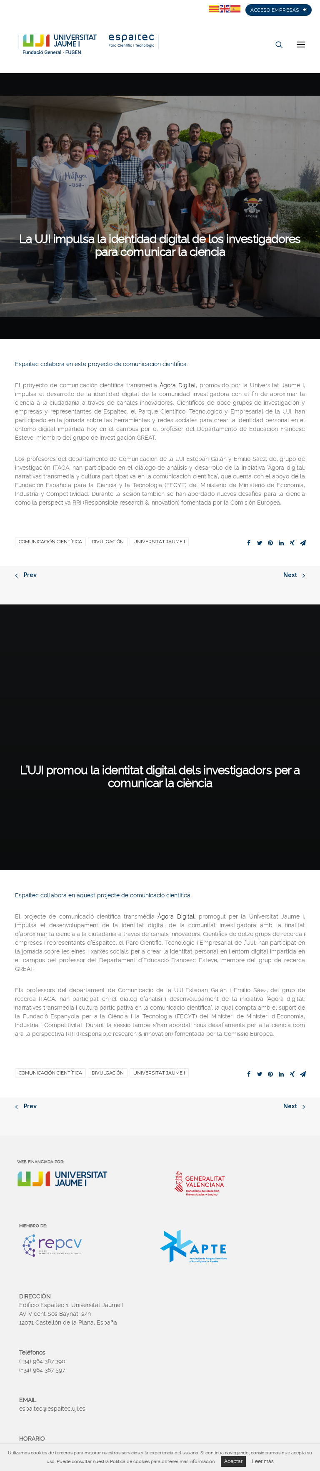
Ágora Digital (178, 385)
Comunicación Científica (50, 542)
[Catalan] (214, 8)
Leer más (263, 1461)
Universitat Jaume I (159, 542)
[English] (225, 8)
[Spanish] (235, 8)
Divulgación (108, 542)
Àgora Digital (176, 916)
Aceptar (233, 1461)
